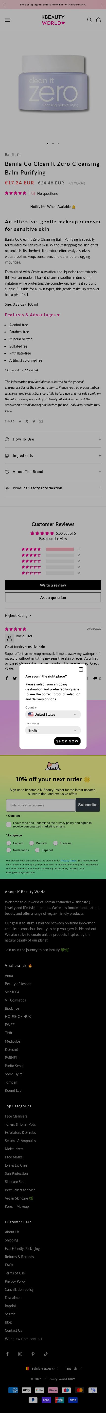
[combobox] (41, 714)
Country (31, 707)
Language (32, 723)
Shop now (67, 741)
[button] (81, 669)
